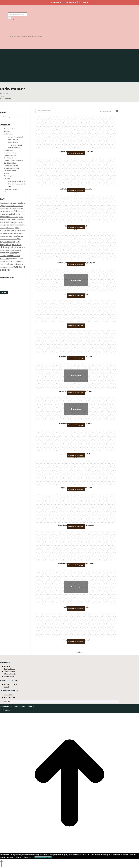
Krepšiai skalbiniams (10, 163)
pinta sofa (15, 236)
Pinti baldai (7, 178)
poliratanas (4, 253)
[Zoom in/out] (6, 860)
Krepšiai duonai (8, 150)
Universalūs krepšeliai (14, 148)
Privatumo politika (9, 671)
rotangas (13, 253)
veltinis (16, 264)
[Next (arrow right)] (2, 864)
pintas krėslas (19, 233)
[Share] (2, 860)
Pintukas (7, 701)
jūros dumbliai (5, 211)
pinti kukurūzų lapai (4, 250)
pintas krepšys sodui (11, 233)
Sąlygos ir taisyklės (10, 674)
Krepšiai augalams (13, 139)
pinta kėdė (14, 222)
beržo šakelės (9, 206)
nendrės (8, 219)
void (5, 192)
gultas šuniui (11, 208)
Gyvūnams (7, 131)
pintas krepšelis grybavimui (7, 228)
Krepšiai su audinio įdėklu (11, 168)
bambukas (13, 203)
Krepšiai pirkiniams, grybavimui (13, 160)
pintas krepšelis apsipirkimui (15, 225)
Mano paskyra (8, 695)
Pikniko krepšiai (8, 176)
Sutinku (37, 857)
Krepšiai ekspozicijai (10, 153)
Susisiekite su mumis (10, 684)
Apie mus (7, 666)
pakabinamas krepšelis (17, 219)
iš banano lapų (19, 208)
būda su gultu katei (18, 206)
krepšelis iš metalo (7, 214)
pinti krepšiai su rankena (12, 247)
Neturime (6, 173)
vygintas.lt (7, 710)
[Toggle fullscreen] (4, 860)
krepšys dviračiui (13, 217)
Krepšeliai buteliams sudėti (16, 137)
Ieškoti (24, 117)
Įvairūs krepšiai (8, 134)
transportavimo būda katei (16, 258)
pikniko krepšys (5, 222)
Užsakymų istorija (9, 697)
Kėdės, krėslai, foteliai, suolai (16, 181)
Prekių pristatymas (9, 669)
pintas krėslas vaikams (5, 236)
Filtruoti (4, 292)
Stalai (9, 186)
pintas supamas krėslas (10, 239)
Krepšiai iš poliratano (10, 158)
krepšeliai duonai (17, 211)
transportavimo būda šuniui (7, 261)
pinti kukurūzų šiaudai (15, 250)
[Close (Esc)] (1, 860)
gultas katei (3, 208)
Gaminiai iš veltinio (9, 129)
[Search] (9, 17)
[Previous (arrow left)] (1, 864)
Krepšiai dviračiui (13, 142)
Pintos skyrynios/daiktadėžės (17, 184)
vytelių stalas (9, 267)
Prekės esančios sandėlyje (12, 189)
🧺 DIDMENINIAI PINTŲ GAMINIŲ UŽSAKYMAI (69, 2)
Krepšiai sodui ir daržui (11, 165)
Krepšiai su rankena (10, 171)
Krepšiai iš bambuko (10, 155)
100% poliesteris (4, 203)
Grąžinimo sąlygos (9, 676)
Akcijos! (6, 687)
